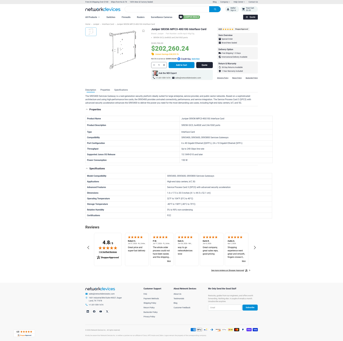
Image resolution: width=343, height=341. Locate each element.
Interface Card (108, 24)
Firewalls (126, 17)
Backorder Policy (252, 78)
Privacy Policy (149, 317)
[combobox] (173, 9)
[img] (107, 248)
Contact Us (253, 2)
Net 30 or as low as (175, 59)
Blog (215, 2)
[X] (107, 311)
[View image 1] (90, 31)
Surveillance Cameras (161, 17)
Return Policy (237, 78)
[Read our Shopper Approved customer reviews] (24, 333)
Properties (105, 90)
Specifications (121, 90)
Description (90, 90)
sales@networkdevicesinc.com (188, 78)
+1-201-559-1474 (163, 78)
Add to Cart (181, 65)
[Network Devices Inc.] (102, 9)
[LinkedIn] (87, 311)
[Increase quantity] (164, 65)
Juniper (96, 24)
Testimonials (179, 298)
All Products (91, 17)
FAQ (145, 294)
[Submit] (215, 9)
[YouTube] (100, 311)
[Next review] (255, 247)
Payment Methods (151, 298)
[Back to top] (86, 109)
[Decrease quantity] (154, 65)
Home (87, 24)
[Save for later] (143, 30)
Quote (252, 17)
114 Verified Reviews (108, 252)
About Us (177, 294)
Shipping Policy (222, 78)
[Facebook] (94, 311)
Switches (110, 17)
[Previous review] (88, 247)
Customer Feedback (182, 307)
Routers (140, 17)
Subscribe (250, 307)
